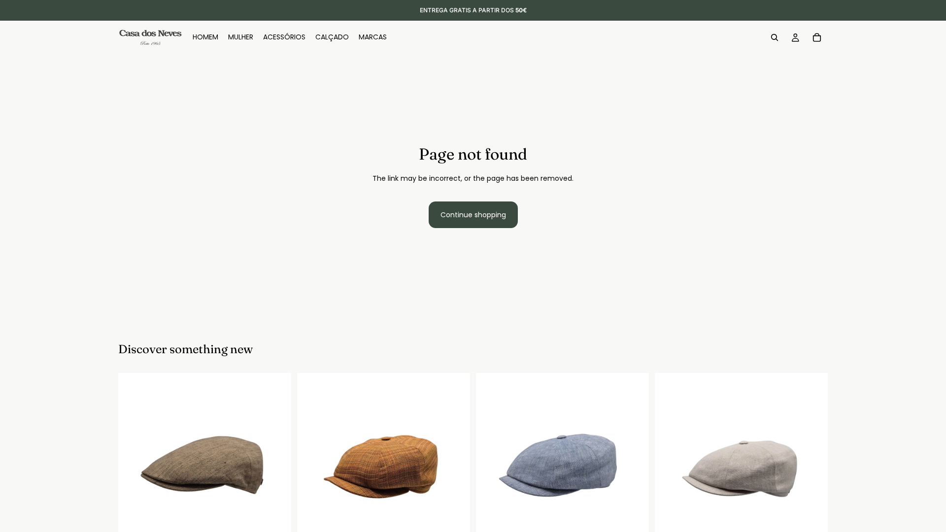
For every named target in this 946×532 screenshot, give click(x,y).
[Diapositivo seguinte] (276, 459)
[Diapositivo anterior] (133, 459)
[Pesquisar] (774, 37)
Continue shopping (473, 215)
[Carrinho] (817, 37)
